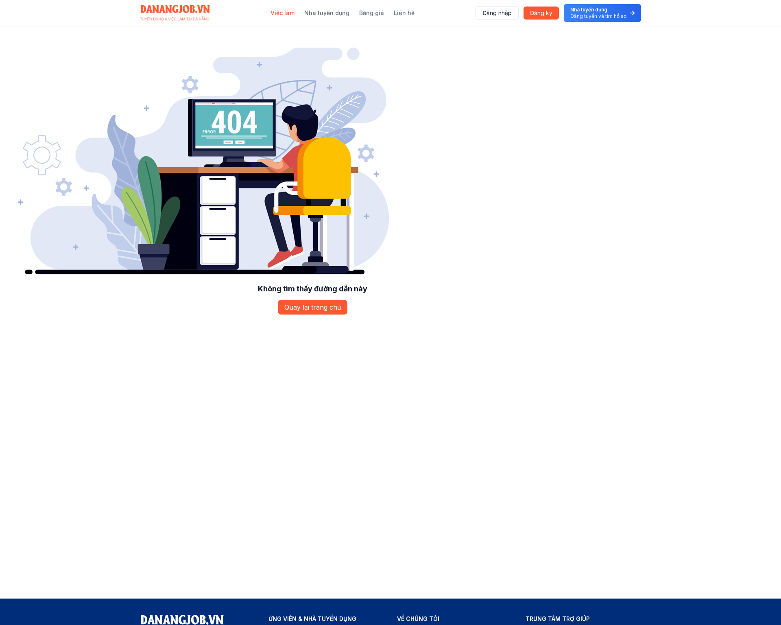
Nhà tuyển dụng (326, 12)
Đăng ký (541, 12)
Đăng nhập (497, 12)
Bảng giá (371, 12)
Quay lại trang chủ (312, 307)
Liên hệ (404, 12)
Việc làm (283, 12)
